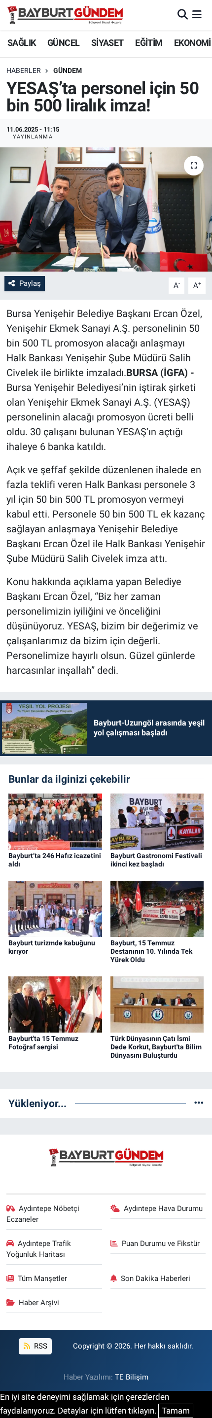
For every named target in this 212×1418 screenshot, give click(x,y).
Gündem (67, 70)
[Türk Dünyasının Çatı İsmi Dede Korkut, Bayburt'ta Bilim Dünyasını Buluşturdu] (157, 1003)
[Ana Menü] (197, 15)
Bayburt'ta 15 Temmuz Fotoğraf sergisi (43, 1043)
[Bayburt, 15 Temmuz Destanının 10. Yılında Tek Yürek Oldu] (157, 908)
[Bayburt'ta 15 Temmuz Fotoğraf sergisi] (55, 1003)
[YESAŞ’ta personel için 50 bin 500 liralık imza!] (106, 209)
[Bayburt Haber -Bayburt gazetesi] (65, 15)
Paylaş (30, 283)
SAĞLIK (21, 42)
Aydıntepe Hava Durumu (163, 1208)
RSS (39, 1346)
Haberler (23, 70)
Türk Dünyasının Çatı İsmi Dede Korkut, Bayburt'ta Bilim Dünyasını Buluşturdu (156, 1047)
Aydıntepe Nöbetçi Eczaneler (43, 1214)
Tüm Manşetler (42, 1278)
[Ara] (182, 15)
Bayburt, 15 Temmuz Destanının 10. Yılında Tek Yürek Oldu (151, 951)
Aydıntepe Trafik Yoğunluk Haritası (38, 1249)
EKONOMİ (192, 42)
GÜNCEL (63, 42)
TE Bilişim (131, 1377)
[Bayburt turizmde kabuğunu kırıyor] (55, 908)
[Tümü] (199, 1103)
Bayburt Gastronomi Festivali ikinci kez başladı (156, 860)
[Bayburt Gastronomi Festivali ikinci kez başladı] (157, 821)
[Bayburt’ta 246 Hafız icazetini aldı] (55, 821)
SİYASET (107, 42)
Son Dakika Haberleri (155, 1278)
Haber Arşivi (39, 1302)
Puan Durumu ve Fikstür (161, 1243)
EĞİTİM (148, 42)
